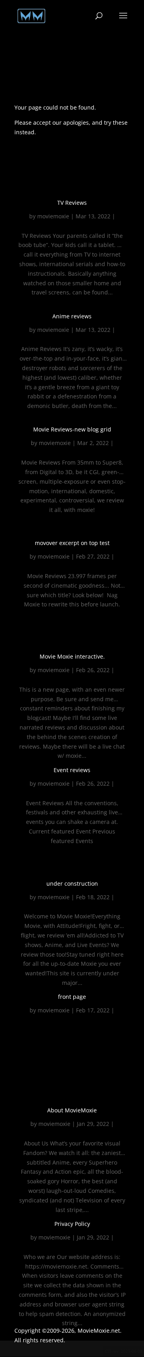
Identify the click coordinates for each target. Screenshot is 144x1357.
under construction (72, 883)
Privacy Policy (72, 1224)
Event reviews (72, 770)
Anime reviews (72, 316)
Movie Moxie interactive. (72, 656)
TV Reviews (72, 202)
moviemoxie (53, 216)
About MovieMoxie (72, 1110)
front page (72, 996)
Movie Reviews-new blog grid (72, 429)
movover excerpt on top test (72, 543)
